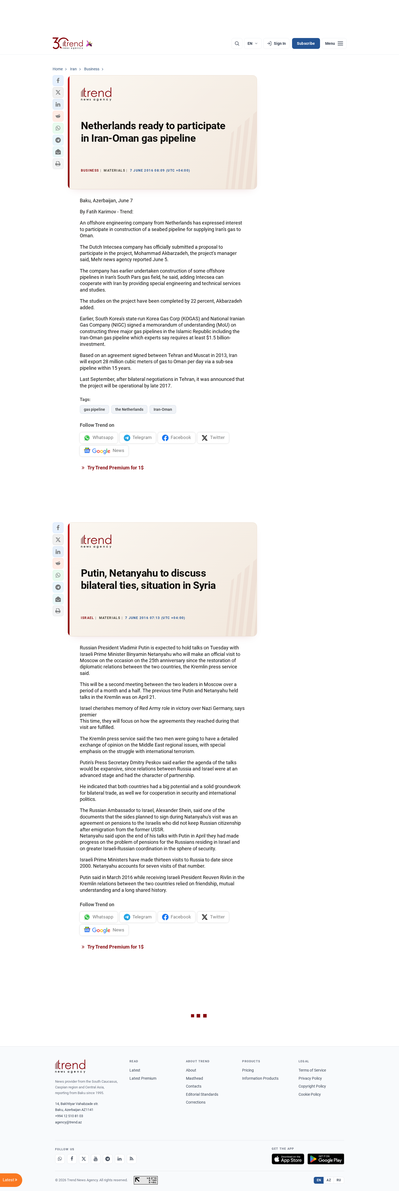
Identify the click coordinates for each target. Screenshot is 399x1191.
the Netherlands (129, 409)
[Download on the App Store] (288, 1159)
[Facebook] (72, 1159)
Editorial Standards (202, 1094)
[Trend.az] (73, 43)
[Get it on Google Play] (326, 1159)
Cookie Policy (310, 1094)
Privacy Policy (310, 1078)
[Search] (237, 43)
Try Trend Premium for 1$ (115, 467)
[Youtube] (96, 1159)
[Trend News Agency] (70, 1066)
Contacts (193, 1086)
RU (339, 1180)
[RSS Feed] (132, 1159)
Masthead (194, 1078)
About (191, 1070)
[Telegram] (108, 1159)
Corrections (195, 1102)
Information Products (260, 1078)
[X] (84, 1159)
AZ (329, 1180)
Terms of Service (312, 1070)
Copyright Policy (312, 1086)
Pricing (248, 1070)
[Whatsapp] (60, 1159)
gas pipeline (94, 409)
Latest (134, 1070)
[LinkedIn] (120, 1159)
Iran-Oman (163, 409)
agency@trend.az (68, 1122)
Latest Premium (142, 1078)
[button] (58, 80)
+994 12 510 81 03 (69, 1116)
